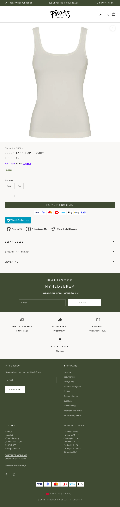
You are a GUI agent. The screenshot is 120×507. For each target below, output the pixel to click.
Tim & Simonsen (14, 148)
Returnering (69, 377)
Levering (67, 372)
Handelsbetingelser (72, 386)
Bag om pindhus (71, 396)
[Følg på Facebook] (6, 474)
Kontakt (67, 391)
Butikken (68, 401)
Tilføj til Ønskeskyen (19, 220)
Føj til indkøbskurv (60, 205)
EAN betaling (70, 405)
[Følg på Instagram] (13, 474)
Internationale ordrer (73, 410)
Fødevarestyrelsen (72, 415)
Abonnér (15, 389)
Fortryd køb (69, 381)
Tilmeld (84, 302)
